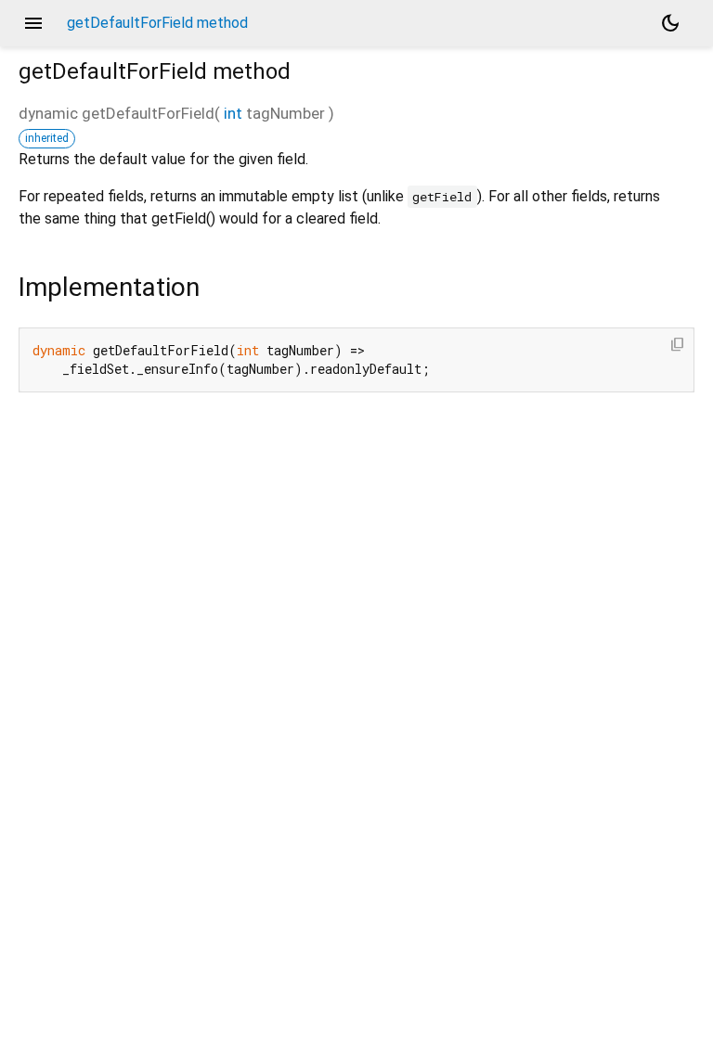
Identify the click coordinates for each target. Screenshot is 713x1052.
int (233, 113)
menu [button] (33, 23)
